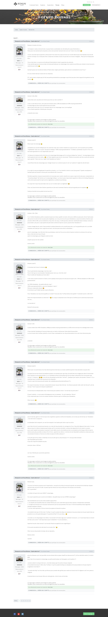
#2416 (91, 319)
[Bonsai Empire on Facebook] (15, 614)
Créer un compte (43, 83)
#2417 (91, 362)
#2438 (91, 477)
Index (16, 29)
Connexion (87, 5)
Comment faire (34, 5)
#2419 (91, 412)
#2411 (91, 136)
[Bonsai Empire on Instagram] (22, 614)
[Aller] (93, 2)
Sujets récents (23, 29)
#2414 (91, 259)
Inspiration (50, 5)
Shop (62, 5)
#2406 (91, 41)
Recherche (31, 29)
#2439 (91, 551)
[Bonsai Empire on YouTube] (19, 614)
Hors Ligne (19, 58)
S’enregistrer (96, 5)
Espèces (42, 5)
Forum (57, 5)
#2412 (91, 209)
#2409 (91, 92)
